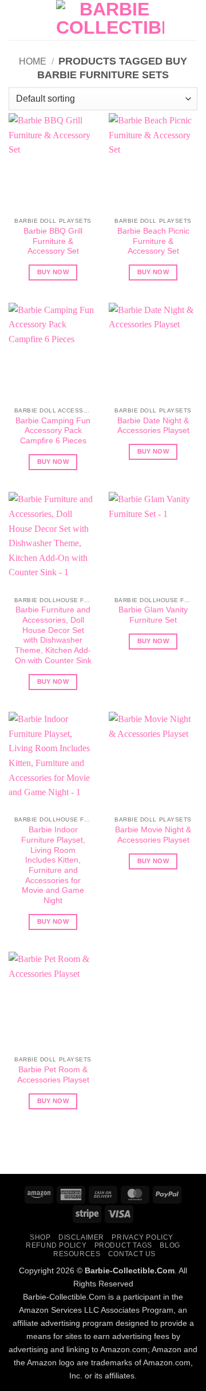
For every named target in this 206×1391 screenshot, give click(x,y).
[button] (15, 20)
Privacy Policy (142, 1237)
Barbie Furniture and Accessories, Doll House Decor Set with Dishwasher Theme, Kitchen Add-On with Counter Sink (53, 635)
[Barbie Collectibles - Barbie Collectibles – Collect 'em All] (110, 20)
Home (32, 61)
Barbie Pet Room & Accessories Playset (53, 1074)
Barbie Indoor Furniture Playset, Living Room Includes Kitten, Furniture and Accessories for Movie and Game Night (53, 865)
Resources (77, 1254)
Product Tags (123, 1245)
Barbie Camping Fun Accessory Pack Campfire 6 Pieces (52, 430)
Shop (40, 1237)
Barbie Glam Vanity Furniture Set (153, 615)
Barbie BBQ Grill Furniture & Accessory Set (52, 241)
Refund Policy (56, 1245)
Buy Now (53, 271)
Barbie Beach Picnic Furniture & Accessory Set (153, 241)
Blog (170, 1245)
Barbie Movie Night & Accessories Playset (153, 834)
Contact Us (132, 1254)
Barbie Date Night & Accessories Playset (153, 425)
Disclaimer (81, 1237)
